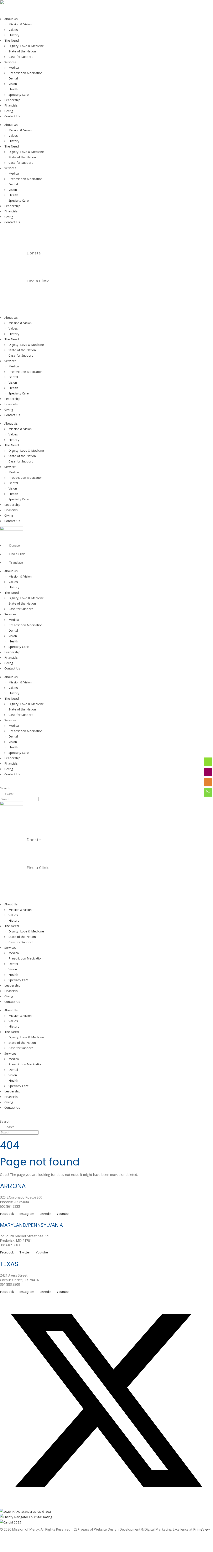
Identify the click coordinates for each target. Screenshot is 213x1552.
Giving (8, 111)
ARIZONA (13, 1185)
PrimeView (201, 1529)
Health (13, 89)
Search (5, 788)
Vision (13, 84)
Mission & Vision (20, 24)
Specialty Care (19, 94)
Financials (11, 105)
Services (10, 62)
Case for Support (21, 57)
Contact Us (12, 116)
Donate (34, 253)
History (14, 35)
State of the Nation (22, 51)
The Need (11, 40)
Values (13, 29)
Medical (14, 67)
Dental (13, 78)
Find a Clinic (38, 281)
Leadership (12, 100)
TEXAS (9, 1263)
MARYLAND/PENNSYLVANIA (31, 1224)
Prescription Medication (25, 73)
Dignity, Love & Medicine (26, 46)
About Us (11, 19)
